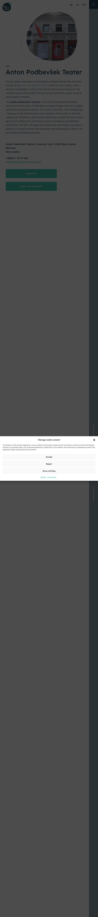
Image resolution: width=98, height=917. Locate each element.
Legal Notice (51, 477)
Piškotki (43, 477)
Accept (49, 457)
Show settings (49, 471)
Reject (49, 464)
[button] (94, 439)
